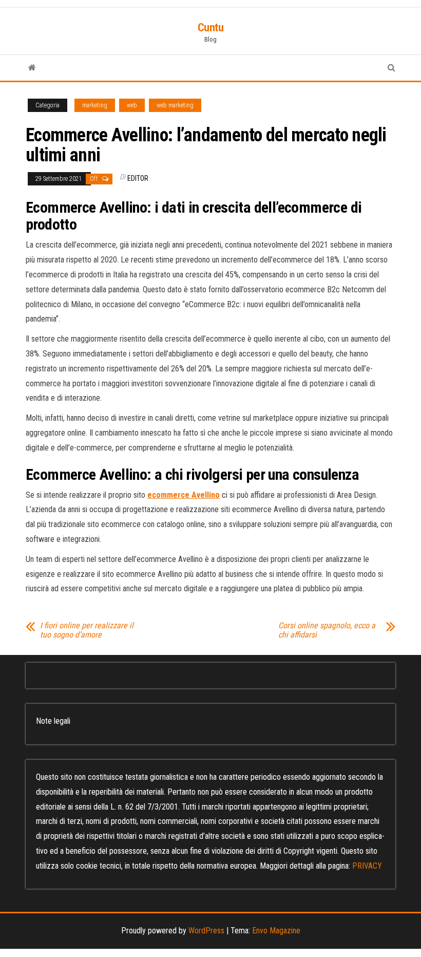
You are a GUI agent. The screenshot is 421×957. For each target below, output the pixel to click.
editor (137, 178)
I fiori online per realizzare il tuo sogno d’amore (86, 630)
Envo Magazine (276, 930)
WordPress (206, 930)
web (132, 105)
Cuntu (211, 27)
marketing (94, 105)
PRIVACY (367, 866)
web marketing (175, 105)
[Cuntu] (32, 68)
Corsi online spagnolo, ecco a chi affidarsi (326, 630)
